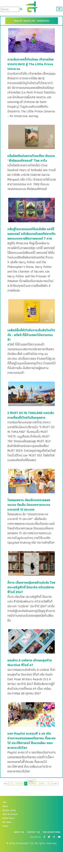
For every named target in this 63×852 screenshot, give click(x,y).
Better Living (9, 810)
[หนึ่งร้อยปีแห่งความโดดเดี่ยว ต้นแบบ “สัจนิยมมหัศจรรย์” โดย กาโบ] (31, 137)
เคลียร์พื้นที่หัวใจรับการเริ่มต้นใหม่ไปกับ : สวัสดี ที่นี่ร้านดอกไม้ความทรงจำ (31, 335)
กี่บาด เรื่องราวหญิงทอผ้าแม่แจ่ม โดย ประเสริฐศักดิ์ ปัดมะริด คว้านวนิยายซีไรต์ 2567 (31, 587)
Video (5, 826)
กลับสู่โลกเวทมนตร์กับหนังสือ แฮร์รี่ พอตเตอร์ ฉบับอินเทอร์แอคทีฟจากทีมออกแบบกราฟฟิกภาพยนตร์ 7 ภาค (31, 233)
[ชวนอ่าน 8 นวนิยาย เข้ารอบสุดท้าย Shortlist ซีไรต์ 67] (31, 641)
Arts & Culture (10, 814)
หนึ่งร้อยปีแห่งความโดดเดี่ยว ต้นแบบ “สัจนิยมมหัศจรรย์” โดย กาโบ (31, 158)
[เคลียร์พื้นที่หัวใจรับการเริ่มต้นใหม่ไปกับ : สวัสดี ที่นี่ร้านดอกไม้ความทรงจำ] (31, 311)
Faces (5, 806)
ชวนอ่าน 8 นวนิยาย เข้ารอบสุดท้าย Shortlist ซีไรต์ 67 (29, 662)
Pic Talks (7, 822)
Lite (4, 802)
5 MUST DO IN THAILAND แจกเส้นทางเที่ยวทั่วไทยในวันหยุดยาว (30, 415)
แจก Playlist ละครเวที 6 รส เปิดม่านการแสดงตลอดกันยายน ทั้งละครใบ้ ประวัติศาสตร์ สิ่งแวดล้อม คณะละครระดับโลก (31, 740)
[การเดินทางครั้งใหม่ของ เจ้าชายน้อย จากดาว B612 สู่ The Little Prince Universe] (31, 40)
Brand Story (9, 818)
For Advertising (51, 832)
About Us (19, 832)
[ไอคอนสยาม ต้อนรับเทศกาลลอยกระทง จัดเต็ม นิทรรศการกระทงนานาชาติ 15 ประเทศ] (31, 481)
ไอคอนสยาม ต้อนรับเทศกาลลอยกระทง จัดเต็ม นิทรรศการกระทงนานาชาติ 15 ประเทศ (28, 504)
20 (42, 783)
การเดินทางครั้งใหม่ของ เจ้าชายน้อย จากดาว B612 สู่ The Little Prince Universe (30, 64)
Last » (55, 783)
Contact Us (33, 832)
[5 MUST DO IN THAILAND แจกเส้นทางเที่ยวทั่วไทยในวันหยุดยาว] (31, 393)
